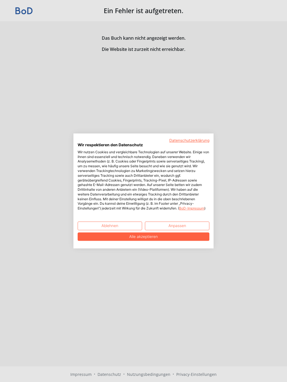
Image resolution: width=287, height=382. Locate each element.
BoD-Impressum (191, 208)
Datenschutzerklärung (189, 140)
